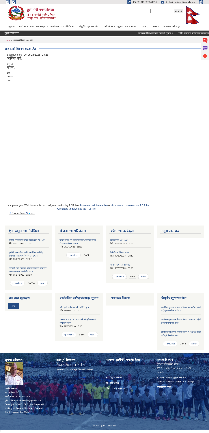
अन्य (13, 306)
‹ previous (17, 283)
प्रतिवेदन (108, 26)
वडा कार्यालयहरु (38, 26)
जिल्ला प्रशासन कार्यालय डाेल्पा (71, 364)
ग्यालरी (145, 26)
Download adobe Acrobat (94, 205)
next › (42, 283)
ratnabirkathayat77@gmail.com (25, 400)
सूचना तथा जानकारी (127, 26)
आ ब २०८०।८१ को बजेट (120, 265)
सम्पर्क (156, 26)
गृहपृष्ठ (11, 26)
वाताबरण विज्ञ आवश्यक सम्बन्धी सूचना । (149, 33)
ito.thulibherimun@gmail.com (171, 377)
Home (7, 40)
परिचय (22, 26)
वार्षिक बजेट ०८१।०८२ (119, 240)
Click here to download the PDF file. (76, 208)
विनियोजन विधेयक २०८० (119, 252)
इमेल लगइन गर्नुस (164, 387)
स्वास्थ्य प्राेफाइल (172, 26)
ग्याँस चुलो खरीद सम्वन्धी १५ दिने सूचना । (75, 307)
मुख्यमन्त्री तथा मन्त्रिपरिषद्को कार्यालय (75, 369)
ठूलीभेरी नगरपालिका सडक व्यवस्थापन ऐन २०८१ (27, 240)
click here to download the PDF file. (130, 205)
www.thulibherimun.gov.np (181, 381)
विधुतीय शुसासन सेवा (89, 26)
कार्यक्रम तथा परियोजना (62, 26)
